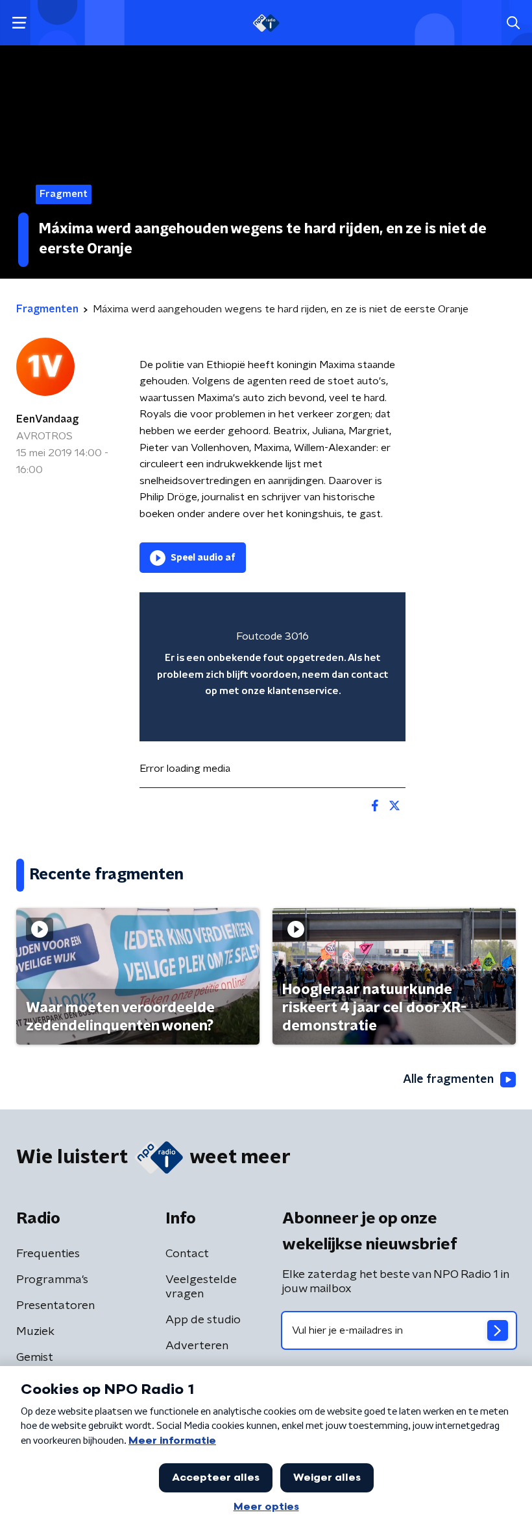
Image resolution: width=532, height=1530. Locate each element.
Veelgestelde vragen (201, 1287)
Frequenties (48, 1254)
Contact (187, 1254)
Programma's (52, 1280)
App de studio (203, 1320)
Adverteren (196, 1346)
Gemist (34, 1357)
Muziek (35, 1332)
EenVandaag (47, 419)
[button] (19, 23)
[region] (272, 667)
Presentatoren (55, 1306)
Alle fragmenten (448, 1079)
